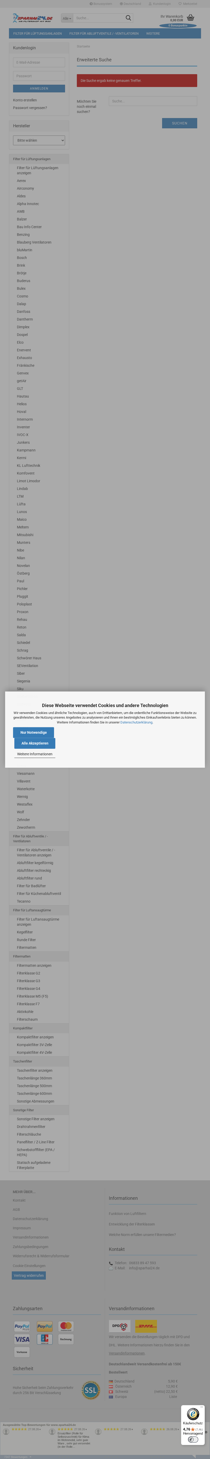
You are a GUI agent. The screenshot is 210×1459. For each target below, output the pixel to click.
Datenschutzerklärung (136, 722)
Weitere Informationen (34, 754)
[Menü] (202, 1408)
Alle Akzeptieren (35, 743)
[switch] (193, 1439)
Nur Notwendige (33, 732)
